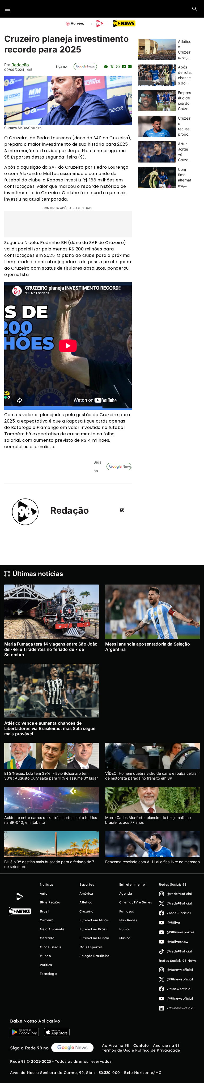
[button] (195, 9)
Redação (20, 64)
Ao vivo (77, 23)
